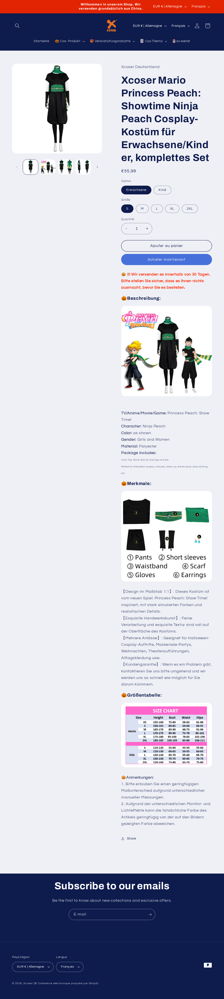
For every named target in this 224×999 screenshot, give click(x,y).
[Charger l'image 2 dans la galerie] (48, 167)
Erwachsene (136, 190)
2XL (190, 208)
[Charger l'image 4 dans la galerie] (83, 167)
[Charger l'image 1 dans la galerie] (30, 167)
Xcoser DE (30, 983)
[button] (17, 26)
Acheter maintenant (167, 259)
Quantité (127, 219)
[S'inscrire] (150, 914)
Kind (162, 190)
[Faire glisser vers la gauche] (17, 167)
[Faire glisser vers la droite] (97, 167)
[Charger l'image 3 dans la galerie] (65, 167)
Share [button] (131, 838)
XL (172, 208)
